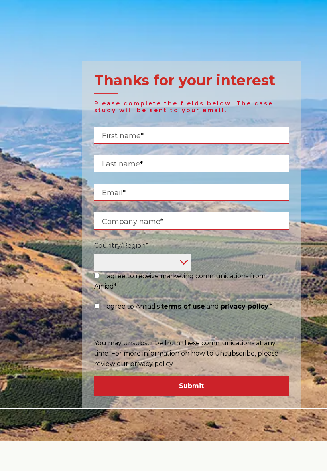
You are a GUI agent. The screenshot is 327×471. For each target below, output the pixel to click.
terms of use (183, 306)
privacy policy (244, 306)
